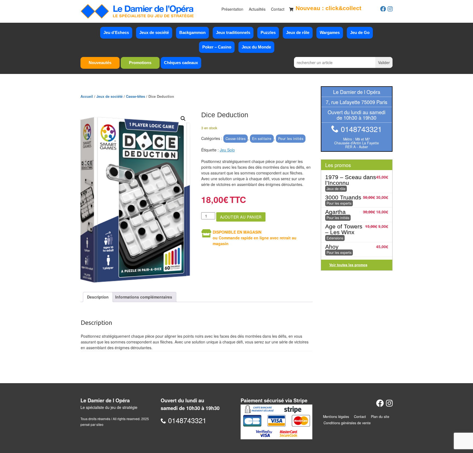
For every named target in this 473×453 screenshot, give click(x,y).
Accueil (86, 96)
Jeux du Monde (256, 47)
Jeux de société (154, 32)
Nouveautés (100, 62)
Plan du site (380, 416)
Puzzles (268, 32)
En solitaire (261, 138)
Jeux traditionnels (233, 32)
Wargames (330, 32)
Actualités (257, 9)
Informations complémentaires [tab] (143, 297)
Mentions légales (336, 416)
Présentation (232, 9)
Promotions (140, 62)
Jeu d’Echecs (116, 32)
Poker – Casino (216, 47)
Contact (277, 9)
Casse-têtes (135, 96)
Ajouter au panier (241, 217)
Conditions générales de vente (347, 422)
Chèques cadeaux (181, 62)
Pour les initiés (291, 138)
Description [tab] (98, 297)
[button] (183, 119)
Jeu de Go (360, 32)
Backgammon (192, 32)
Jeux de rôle (297, 32)
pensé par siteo (91, 424)
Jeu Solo (227, 150)
